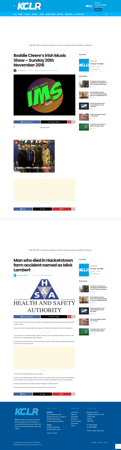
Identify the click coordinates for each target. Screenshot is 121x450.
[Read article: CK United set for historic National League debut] (84, 127)
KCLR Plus (80, 14)
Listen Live (98, 9)
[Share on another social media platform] (73, 122)
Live (15, 14)
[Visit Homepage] (29, 6)
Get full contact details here (95, 430)
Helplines (69, 14)
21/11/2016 (30, 70)
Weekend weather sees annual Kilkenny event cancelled (97, 105)
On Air (34, 14)
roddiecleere (22, 70)
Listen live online (52, 433)
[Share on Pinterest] (69, 122)
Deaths (60, 14)
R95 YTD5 (90, 421)
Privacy (100, 442)
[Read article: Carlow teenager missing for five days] (84, 117)
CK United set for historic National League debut (97, 125)
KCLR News (41, 275)
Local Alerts (74, 412)
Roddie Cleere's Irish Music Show (49, 70)
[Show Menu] (14, 6)
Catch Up (37, 70)
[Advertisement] (60, 30)
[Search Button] (106, 14)
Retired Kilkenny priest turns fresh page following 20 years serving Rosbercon (98, 93)
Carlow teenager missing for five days (98, 115)
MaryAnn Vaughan (23, 275)
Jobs (42, 14)
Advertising (50, 14)
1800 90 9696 (92, 425)
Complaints (74, 417)
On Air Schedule (76, 421)
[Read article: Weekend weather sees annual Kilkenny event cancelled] (84, 106)
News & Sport (48, 275)
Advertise (74, 419)
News (20, 14)
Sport (27, 14)
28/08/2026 (93, 86)
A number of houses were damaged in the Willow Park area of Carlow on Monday (98, 82)
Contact (105, 442)
